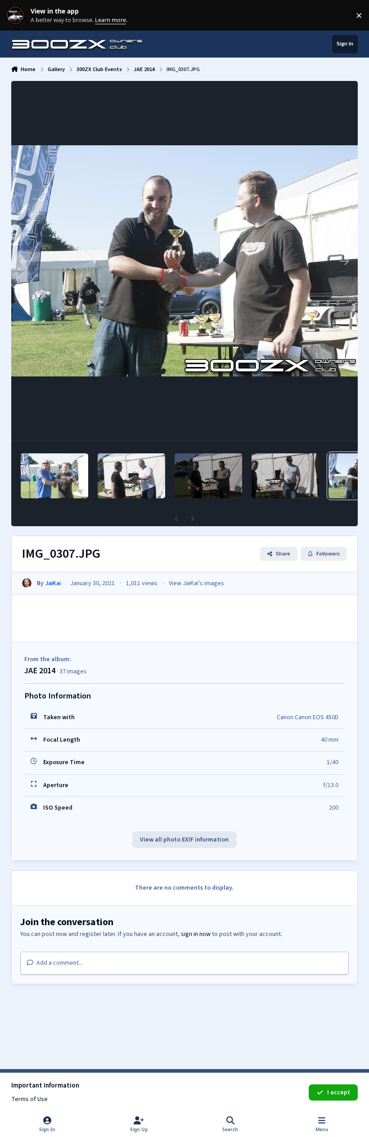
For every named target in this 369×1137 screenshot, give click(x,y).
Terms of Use (29, 1099)
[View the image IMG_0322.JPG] (54, 475)
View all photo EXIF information (184, 839)
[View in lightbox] (184, 261)
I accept (338, 1092)
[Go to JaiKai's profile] (27, 583)
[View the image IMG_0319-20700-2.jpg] (131, 475)
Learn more (17, 15)
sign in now (196, 934)
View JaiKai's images (196, 583)
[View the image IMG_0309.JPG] (285, 475)
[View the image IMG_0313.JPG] (208, 475)
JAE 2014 (39, 670)
